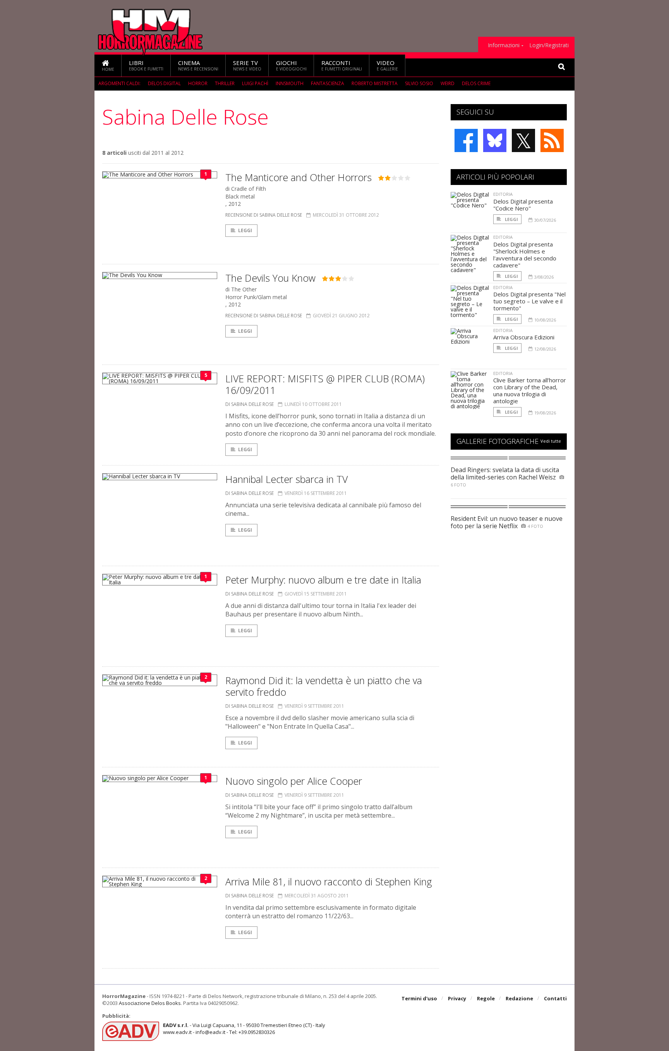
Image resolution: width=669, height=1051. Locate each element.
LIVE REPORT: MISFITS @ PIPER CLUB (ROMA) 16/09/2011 (325, 384)
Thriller (225, 83)
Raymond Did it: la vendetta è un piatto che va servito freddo (323, 686)
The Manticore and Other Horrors (298, 177)
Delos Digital (164, 83)
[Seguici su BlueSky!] (495, 140)
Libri (146, 65)
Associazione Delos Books (150, 1003)
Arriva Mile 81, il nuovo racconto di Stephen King (328, 881)
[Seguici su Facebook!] (466, 140)
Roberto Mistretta (375, 83)
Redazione (519, 998)
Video (387, 65)
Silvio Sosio (419, 83)
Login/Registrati (549, 45)
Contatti (555, 998)
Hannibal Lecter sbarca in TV (286, 479)
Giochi (291, 65)
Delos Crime (476, 83)
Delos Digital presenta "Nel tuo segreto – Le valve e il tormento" (529, 301)
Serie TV (247, 65)
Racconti (341, 65)
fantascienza (327, 83)
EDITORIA (503, 194)
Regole (486, 998)
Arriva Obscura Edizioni (523, 337)
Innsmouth (290, 83)
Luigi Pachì (255, 83)
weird (448, 83)
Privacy (457, 998)
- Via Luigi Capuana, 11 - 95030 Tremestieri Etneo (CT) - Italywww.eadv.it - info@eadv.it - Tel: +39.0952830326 (244, 1029)
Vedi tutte (550, 441)
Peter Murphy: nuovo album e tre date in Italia (323, 579)
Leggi (245, 230)
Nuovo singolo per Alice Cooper (293, 780)
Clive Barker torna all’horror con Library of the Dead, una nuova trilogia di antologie (529, 390)
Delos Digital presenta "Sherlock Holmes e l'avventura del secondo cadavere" (524, 254)
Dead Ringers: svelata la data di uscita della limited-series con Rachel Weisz (505, 473)
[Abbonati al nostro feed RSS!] (552, 140)
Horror (198, 83)
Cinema (198, 65)
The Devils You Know (270, 277)
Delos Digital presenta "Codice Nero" (523, 204)
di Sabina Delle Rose (249, 404)
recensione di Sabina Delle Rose (263, 215)
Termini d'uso (419, 998)
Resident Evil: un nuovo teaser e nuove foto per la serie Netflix (507, 522)
